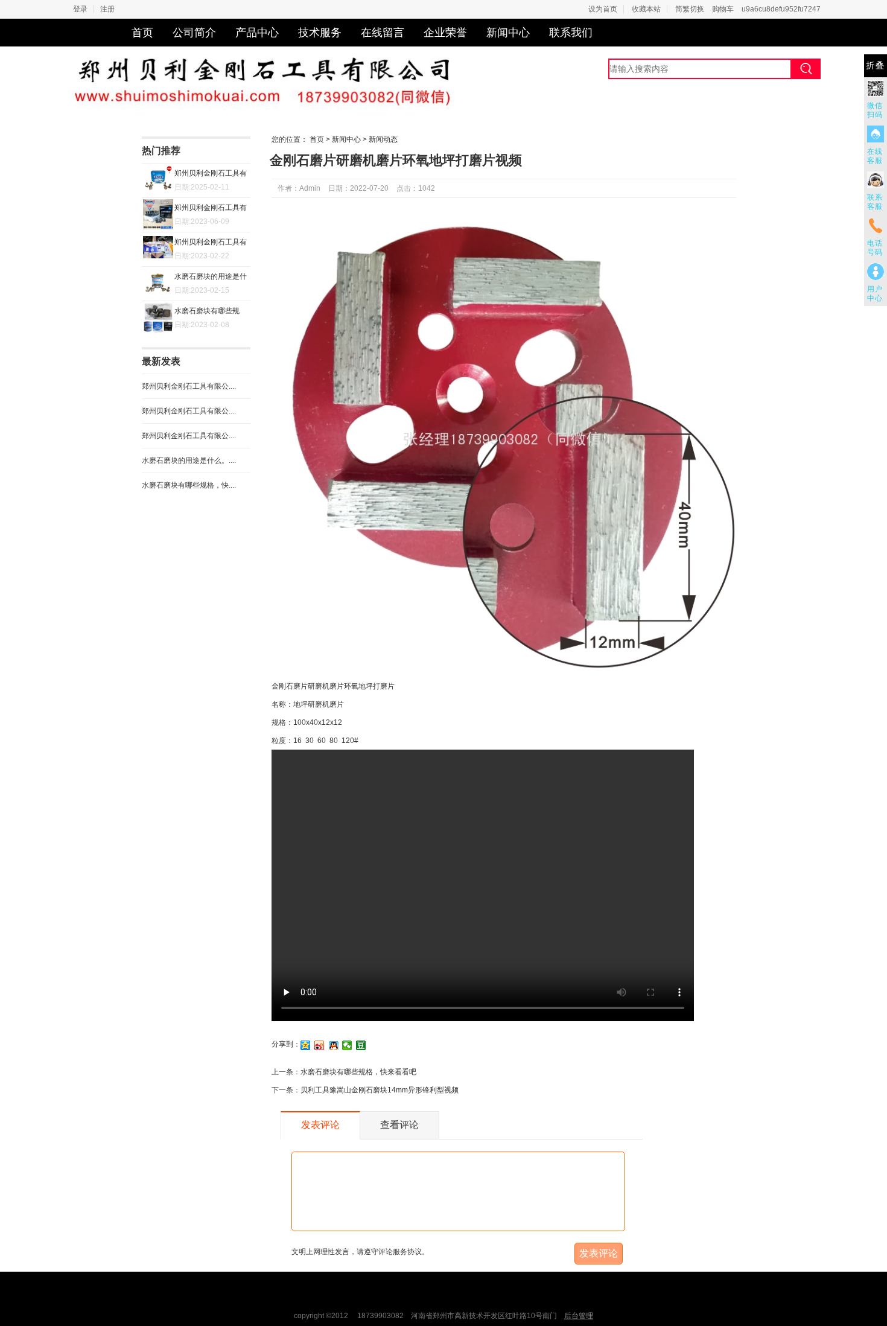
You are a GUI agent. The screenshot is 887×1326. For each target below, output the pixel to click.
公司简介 (194, 33)
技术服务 (320, 33)
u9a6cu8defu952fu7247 (781, 9)
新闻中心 (508, 33)
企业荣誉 (445, 33)
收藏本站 (646, 9)
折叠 (875, 65)
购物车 (723, 9)
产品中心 (257, 33)
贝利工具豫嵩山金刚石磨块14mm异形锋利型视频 (379, 1090)
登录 (80, 9)
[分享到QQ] (333, 1045)
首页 (142, 33)
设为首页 (602, 9)
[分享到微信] (347, 1045)
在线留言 (382, 33)
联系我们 (571, 33)
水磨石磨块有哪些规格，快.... (189, 485)
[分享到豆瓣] (361, 1045)
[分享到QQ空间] (305, 1045)
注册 (107, 9)
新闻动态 (383, 139)
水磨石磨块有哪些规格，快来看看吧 (358, 1072)
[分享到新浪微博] (319, 1045)
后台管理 (578, 1316)
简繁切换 (689, 9)
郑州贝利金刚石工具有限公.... (189, 386)
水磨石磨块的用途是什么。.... (189, 460)
